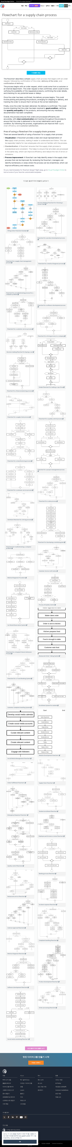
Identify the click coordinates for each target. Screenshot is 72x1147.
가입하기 (61, 6)
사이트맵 (23, 1104)
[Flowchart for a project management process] (52, 472)
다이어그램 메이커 (8, 1087)
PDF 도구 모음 (7, 1080)
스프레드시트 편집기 (9, 1100)
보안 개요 (58, 1093)
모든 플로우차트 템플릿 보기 (36, 1048)
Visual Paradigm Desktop (23, 1)
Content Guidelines (61, 1090)
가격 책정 (5, 1104)
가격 (57, 6)
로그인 (66, 6)
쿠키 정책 (22, 1136)
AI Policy (58, 1083)
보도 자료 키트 (42, 1087)
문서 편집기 (6, 1093)
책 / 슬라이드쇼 (24, 1080)
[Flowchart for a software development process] (52, 308)
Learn (22, 1090)
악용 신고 (58, 1097)
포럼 (21, 1087)
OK (20, 1141)
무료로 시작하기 (36, 1063)
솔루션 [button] (47, 6)
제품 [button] (22, 6)
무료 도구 (23, 1100)
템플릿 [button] (52, 6)
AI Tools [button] (34, 5)
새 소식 (40, 1083)
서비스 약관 (58, 1080)
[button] (27, 5)
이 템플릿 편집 (36, 73)
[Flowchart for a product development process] (52, 240)
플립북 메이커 (7, 1083)
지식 (21, 1097)
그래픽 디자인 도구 (8, 1090)
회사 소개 (40, 1080)
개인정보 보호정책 (60, 1087)
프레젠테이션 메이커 (9, 1097)
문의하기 (40, 1090)
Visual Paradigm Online (56, 170)
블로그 (22, 1093)
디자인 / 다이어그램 (26, 1083)
